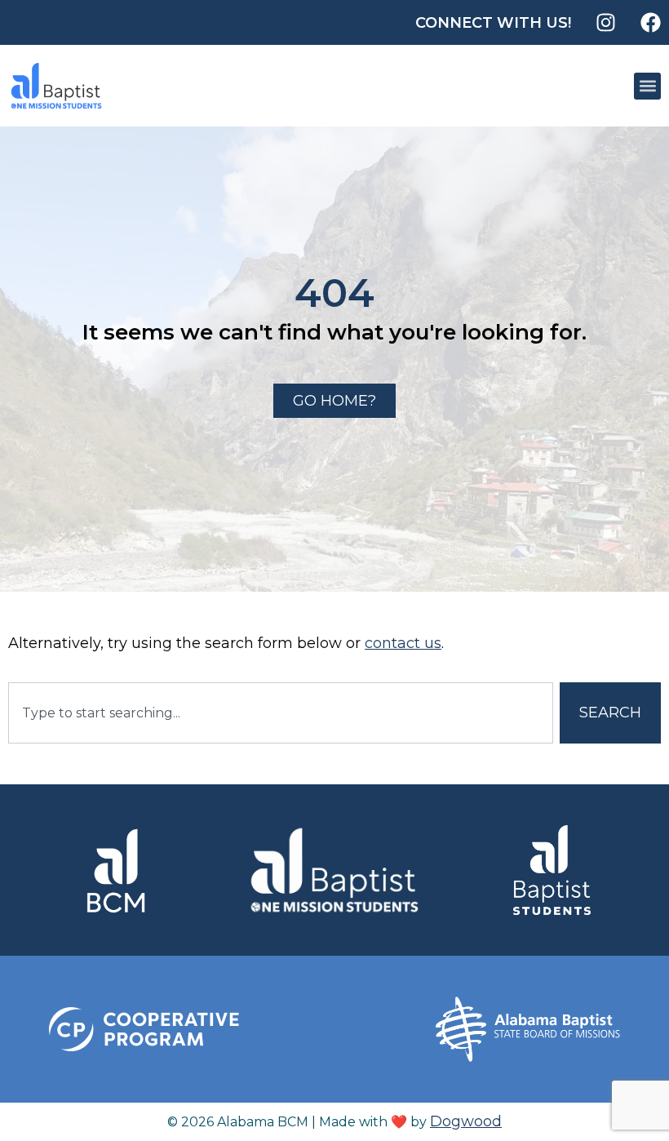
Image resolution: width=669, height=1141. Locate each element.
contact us (403, 643)
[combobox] (280, 713)
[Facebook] (650, 22)
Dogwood (466, 1121)
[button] (647, 86)
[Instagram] (605, 22)
